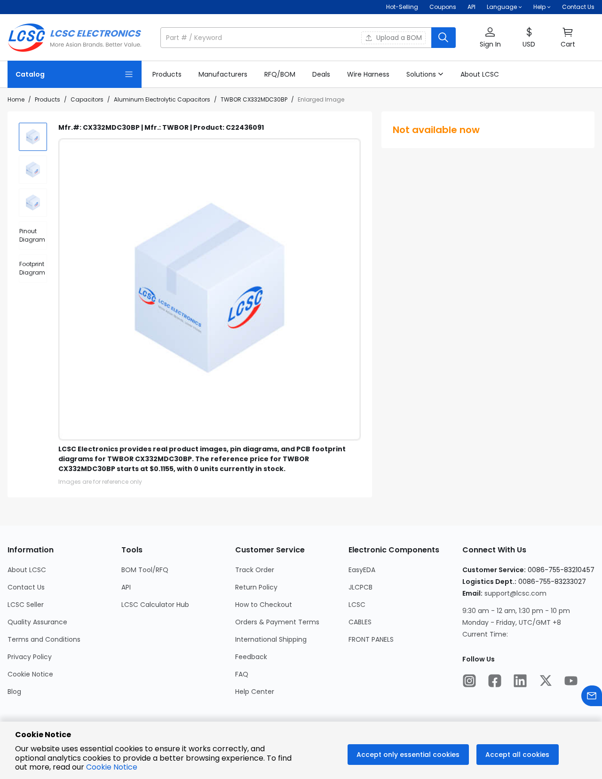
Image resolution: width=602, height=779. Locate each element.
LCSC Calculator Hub (155, 604)
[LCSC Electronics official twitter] (546, 682)
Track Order (254, 569)
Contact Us (578, 7)
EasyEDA (362, 569)
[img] (33, 137)
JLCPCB (360, 587)
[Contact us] (591, 696)
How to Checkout (263, 604)
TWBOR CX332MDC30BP (254, 99)
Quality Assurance (37, 622)
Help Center (254, 691)
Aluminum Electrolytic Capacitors (162, 99)
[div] (33, 235)
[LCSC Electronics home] (75, 38)
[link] (167, 74)
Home (16, 99)
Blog (14, 691)
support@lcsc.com (515, 593)
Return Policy (256, 587)
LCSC (357, 604)
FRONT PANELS (371, 639)
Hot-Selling (402, 7)
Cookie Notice (30, 674)
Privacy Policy (30, 656)
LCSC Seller (26, 604)
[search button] (443, 37)
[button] (308, 37)
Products (47, 99)
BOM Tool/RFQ (144, 569)
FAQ (241, 674)
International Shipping (271, 639)
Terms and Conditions (44, 639)
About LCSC (27, 569)
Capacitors (87, 99)
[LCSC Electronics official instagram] (469, 682)
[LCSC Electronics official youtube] (571, 682)
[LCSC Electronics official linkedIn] (520, 682)
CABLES (360, 622)
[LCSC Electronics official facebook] (495, 682)
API (471, 7)
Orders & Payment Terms (277, 622)
